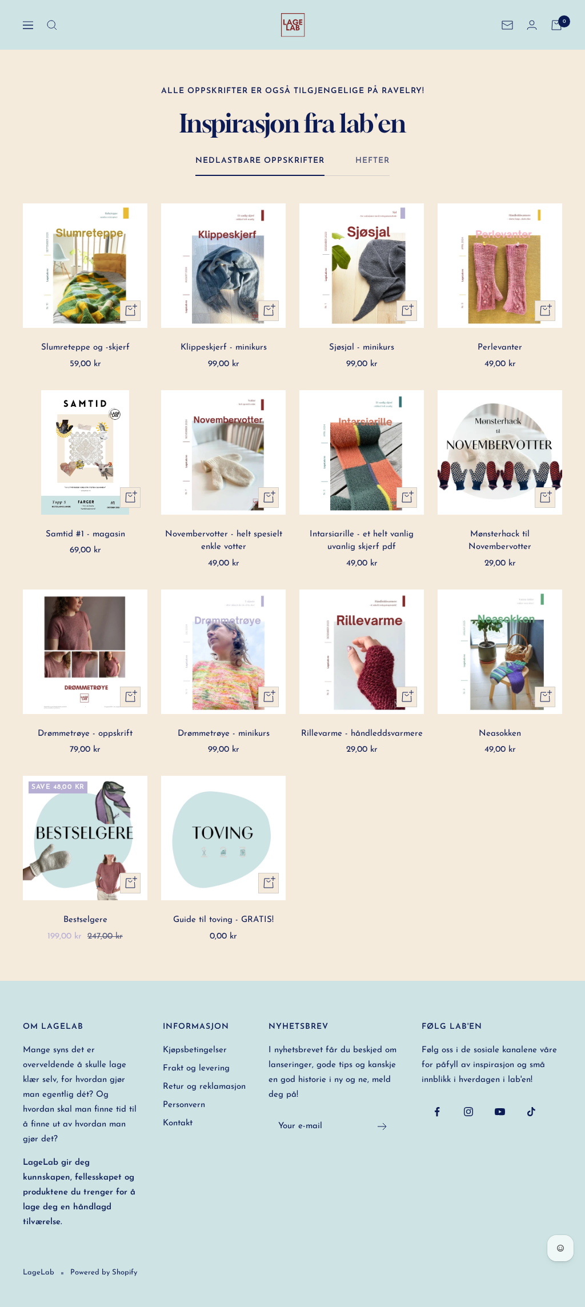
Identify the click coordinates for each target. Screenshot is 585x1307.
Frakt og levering (196, 1068)
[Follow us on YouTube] (500, 1112)
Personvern (184, 1105)
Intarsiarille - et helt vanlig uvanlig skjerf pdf (362, 541)
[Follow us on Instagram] (468, 1112)
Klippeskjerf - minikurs (224, 347)
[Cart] (556, 25)
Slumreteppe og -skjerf (85, 347)
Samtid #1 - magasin (85, 534)
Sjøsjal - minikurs (361, 347)
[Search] (52, 25)
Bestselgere (85, 920)
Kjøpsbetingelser (195, 1050)
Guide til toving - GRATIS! (223, 920)
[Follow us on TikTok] (531, 1112)
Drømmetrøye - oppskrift (85, 733)
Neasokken (500, 733)
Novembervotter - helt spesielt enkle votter (223, 541)
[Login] (532, 25)
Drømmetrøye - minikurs (224, 733)
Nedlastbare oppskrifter (259, 161)
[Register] (382, 1126)
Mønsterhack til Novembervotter (499, 541)
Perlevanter (500, 347)
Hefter (372, 161)
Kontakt (178, 1123)
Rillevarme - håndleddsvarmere (362, 733)
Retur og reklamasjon (204, 1087)
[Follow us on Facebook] (437, 1112)
